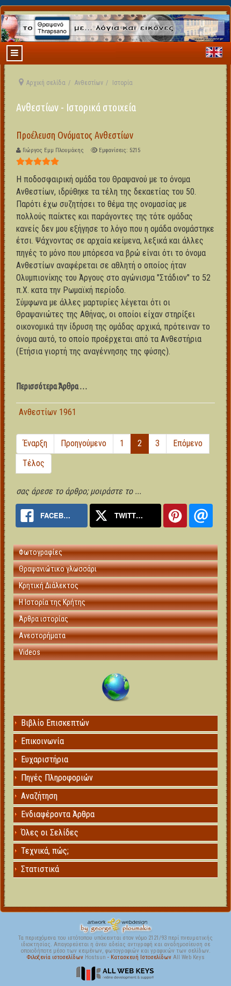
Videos (29, 652)
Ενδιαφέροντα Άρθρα (58, 814)
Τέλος (34, 463)
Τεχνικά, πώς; (45, 851)
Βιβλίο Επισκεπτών (55, 723)
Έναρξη (35, 443)
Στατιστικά (40, 869)
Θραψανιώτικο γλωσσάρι (58, 569)
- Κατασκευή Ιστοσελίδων (140, 957)
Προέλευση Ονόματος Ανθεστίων (74, 135)
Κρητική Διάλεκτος (48, 585)
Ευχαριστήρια (44, 759)
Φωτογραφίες (40, 552)
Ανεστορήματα (42, 635)
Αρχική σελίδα (46, 83)
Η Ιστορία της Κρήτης (52, 602)
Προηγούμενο (83, 443)
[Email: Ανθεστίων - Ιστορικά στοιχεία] (201, 515)
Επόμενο (188, 443)
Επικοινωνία (42, 741)
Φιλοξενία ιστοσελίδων (56, 957)
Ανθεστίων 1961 (47, 412)
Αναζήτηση (39, 796)
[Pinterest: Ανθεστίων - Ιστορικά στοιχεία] (175, 515)
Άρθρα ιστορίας (43, 619)
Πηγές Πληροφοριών (57, 778)
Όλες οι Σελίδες (49, 832)
